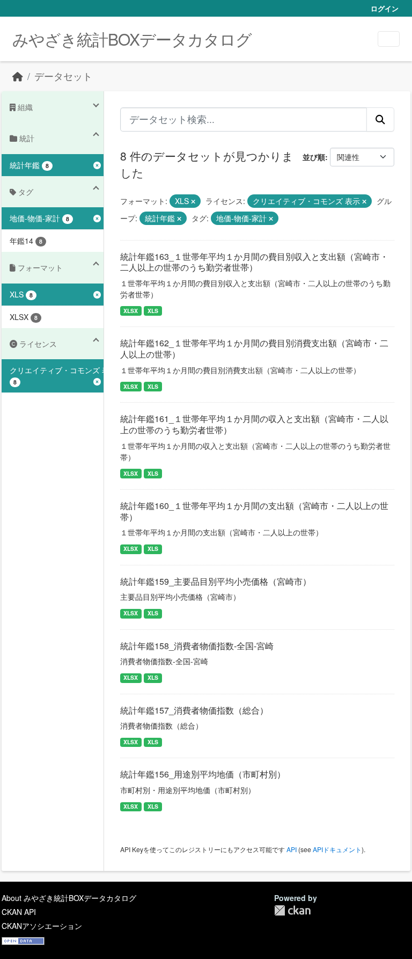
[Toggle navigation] (389, 39)
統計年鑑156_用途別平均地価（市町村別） (202, 774)
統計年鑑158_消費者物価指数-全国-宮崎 (197, 646)
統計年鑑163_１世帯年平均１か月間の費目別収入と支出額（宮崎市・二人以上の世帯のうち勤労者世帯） (254, 262)
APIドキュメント (337, 849)
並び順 (314, 156)
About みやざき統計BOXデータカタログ (69, 897)
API (291, 849)
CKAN (292, 910)
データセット (63, 76)
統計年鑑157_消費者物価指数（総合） (194, 710)
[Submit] (380, 119)
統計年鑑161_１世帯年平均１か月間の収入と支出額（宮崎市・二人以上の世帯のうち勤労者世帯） (254, 424)
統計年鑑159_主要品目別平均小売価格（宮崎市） (215, 581)
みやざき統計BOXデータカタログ (132, 38)
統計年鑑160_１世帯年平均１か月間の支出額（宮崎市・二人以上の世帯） (254, 511)
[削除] (193, 201)
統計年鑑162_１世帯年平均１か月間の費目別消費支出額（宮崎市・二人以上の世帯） (254, 348)
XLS (153, 311)
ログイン (385, 8)
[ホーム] (17, 76)
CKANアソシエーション (42, 925)
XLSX (130, 311)
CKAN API (19, 911)
